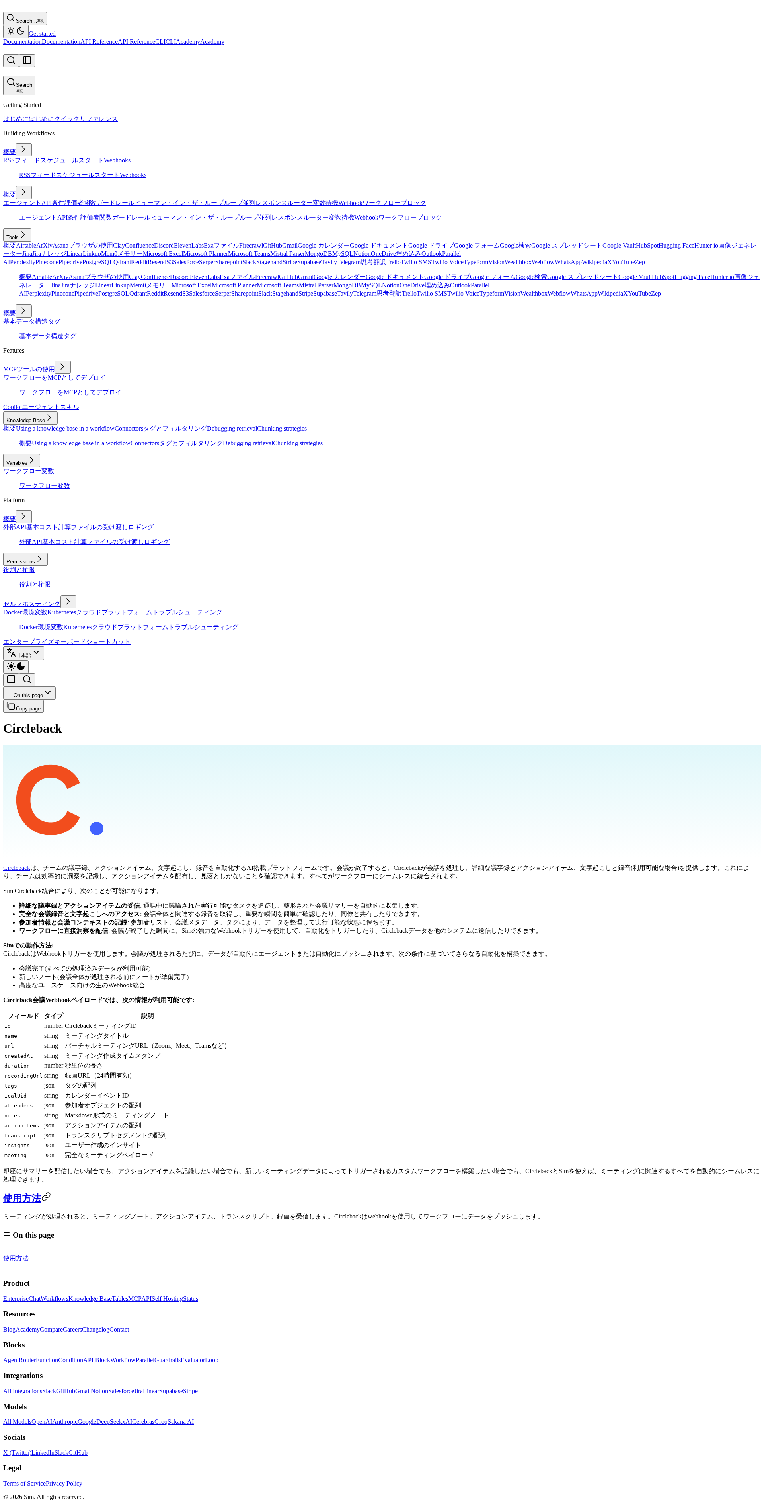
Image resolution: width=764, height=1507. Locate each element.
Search (24, 88)
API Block (96, 1360)
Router (27, 1360)
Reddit (139, 262)
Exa (209, 245)
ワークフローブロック (394, 202)
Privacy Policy (64, 1483)
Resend (157, 262)
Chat (35, 1298)
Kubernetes (61, 612)
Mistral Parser (287, 253)
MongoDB (318, 253)
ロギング (141, 527)
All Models (17, 1421)
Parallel (145, 1360)
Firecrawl (251, 245)
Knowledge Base (90, 1298)
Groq (161, 1421)
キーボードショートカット (92, 641)
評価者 (74, 202)
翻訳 (379, 262)
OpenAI (41, 1421)
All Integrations (22, 1391)
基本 (9, 321)
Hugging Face (676, 245)
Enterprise (16, 1298)
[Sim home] (10, 1267)
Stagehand (269, 262)
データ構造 (32, 321)
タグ (54, 321)
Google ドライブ (431, 245)
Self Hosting (167, 1298)
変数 (319, 202)
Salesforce (186, 262)
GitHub (272, 245)
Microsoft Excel (163, 253)
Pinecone (46, 262)
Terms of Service (24, 1483)
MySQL (342, 253)
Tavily (329, 262)
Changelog (95, 1329)
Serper (207, 262)
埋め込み (408, 253)
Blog (9, 1329)
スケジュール (59, 160)
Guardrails (167, 1360)
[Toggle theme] (16, 31)
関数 (90, 202)
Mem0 (109, 253)
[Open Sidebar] (27, 60)
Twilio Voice (447, 262)
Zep (640, 262)
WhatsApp (568, 262)
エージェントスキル (50, 407)
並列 (249, 202)
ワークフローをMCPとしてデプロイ (54, 377)
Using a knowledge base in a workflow (65, 428)
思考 (367, 262)
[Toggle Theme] (16, 666)
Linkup (92, 253)
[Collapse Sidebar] (11, 679)
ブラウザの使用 (90, 245)
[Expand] (24, 149)
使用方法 (22, 1198)
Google (87, 1421)
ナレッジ (53, 253)
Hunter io (706, 245)
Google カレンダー (324, 245)
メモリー (130, 253)
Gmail (290, 245)
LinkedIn (43, 1452)
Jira (36, 253)
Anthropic (65, 1421)
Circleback (16, 867)
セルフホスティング (31, 603)
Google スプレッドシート (566, 245)
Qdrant (122, 262)
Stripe (290, 262)
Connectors (129, 428)
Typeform (476, 262)
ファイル (226, 245)
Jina (27, 253)
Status (190, 1298)
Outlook (431, 253)
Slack (249, 262)
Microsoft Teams (249, 253)
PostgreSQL (97, 262)
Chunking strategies (282, 428)
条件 (58, 202)
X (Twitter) (17, 1452)
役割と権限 (19, 569)
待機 (331, 202)
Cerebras (143, 1421)
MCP (134, 1298)
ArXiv (44, 245)
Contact (119, 1329)
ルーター (300, 202)
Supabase (309, 262)
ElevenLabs (189, 245)
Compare (51, 1329)
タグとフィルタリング (175, 428)
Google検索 (515, 245)
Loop (211, 1360)
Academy (28, 1329)
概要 (9, 151)
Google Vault (619, 245)
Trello (393, 262)
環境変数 (34, 612)
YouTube (623, 262)
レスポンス (271, 202)
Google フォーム (477, 245)
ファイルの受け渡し (99, 527)
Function (47, 1360)
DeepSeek (109, 1421)
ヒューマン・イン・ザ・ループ (179, 202)
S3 (169, 262)
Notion (362, 253)
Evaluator (193, 1360)
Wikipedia (594, 262)
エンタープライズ (28, 641)
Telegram (349, 262)
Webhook (350, 202)
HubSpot (647, 245)
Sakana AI (181, 1421)
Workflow (123, 1360)
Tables (120, 1298)
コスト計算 (55, 527)
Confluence (139, 245)
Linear (74, 253)
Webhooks (117, 160)
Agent (11, 1360)
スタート (91, 160)
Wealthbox (518, 262)
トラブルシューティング (187, 612)
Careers (72, 1329)
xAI (127, 1421)
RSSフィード (21, 160)
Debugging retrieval (232, 428)
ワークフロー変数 (28, 471)
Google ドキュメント (379, 245)
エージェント (22, 202)
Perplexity (22, 262)
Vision (496, 262)
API (46, 202)
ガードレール (115, 202)
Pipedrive (70, 262)
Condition (70, 1360)
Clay (119, 245)
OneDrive (383, 253)
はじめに (16, 118)
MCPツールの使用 (29, 369)
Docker (12, 612)
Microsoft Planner (205, 253)
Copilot (12, 407)
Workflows (54, 1298)
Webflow (543, 262)
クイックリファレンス (86, 118)
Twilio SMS (416, 262)
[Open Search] (11, 60)
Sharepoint (228, 262)
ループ (233, 202)
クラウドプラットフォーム (114, 612)
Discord (164, 245)
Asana (60, 245)
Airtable (26, 245)
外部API (14, 527)
